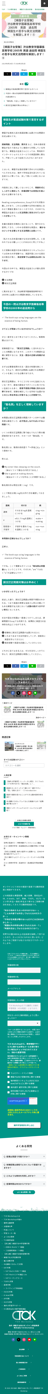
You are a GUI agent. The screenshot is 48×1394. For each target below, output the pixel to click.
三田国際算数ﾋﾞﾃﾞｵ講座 (15, 1250)
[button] (40, 74)
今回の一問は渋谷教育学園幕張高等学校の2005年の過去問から (25, 95)
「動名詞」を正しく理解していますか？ (21, 101)
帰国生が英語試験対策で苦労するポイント (22, 89)
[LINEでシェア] (32, 74)
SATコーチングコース (14, 1278)
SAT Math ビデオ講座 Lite (16, 1274)
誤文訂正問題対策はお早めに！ (18, 105)
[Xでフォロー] (18, 693)
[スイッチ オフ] (44, 3)
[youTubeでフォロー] (29, 1339)
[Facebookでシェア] (15, 74)
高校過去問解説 (9, 42)
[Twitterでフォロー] (18, 1339)
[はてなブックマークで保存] (24, 74)
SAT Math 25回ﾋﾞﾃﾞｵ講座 (16, 1271)
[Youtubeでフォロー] (29, 693)
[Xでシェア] (7, 74)
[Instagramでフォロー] (24, 693)
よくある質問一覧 (24, 1192)
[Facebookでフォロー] (13, 693)
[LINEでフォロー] (35, 693)
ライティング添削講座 (14, 1288)
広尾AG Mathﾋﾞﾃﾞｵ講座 (15, 1247)
